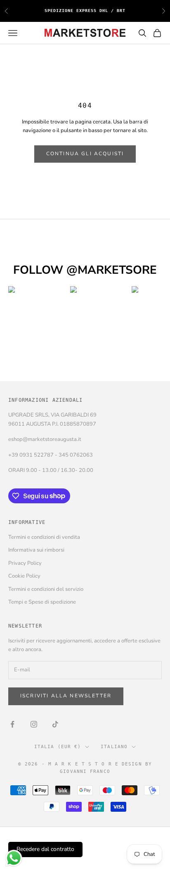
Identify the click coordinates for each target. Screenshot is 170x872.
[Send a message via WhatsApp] (14, 858)
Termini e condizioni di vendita (44, 537)
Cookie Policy (24, 576)
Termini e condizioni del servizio (45, 589)
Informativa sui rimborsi (36, 550)
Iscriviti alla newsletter (65, 695)
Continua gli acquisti (85, 153)
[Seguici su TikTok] (55, 724)
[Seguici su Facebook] (12, 724)
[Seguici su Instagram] (34, 724)
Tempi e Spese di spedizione (42, 602)
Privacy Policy (25, 563)
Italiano (114, 746)
